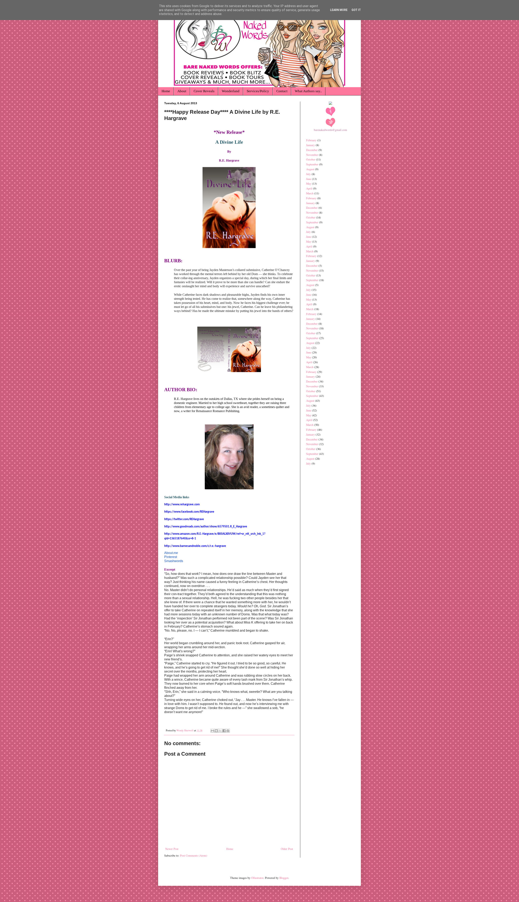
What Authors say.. (308, 91)
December (312, 150)
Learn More (338, 10)
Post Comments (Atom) (193, 855)
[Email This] (212, 731)
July (308, 174)
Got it (356, 10)
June (308, 179)
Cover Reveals (204, 91)
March (309, 193)
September (312, 164)
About (181, 91)
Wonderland (230, 91)
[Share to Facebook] (224, 731)
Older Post (287, 849)
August (310, 169)
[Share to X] (220, 731)
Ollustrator (257, 878)
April (309, 188)
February (311, 140)
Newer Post (171, 849)
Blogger (283, 878)
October (310, 159)
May (308, 183)
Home (166, 91)
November (312, 155)
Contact (281, 91)
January (310, 145)
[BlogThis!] (216, 731)
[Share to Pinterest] (228, 731)
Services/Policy (258, 91)
